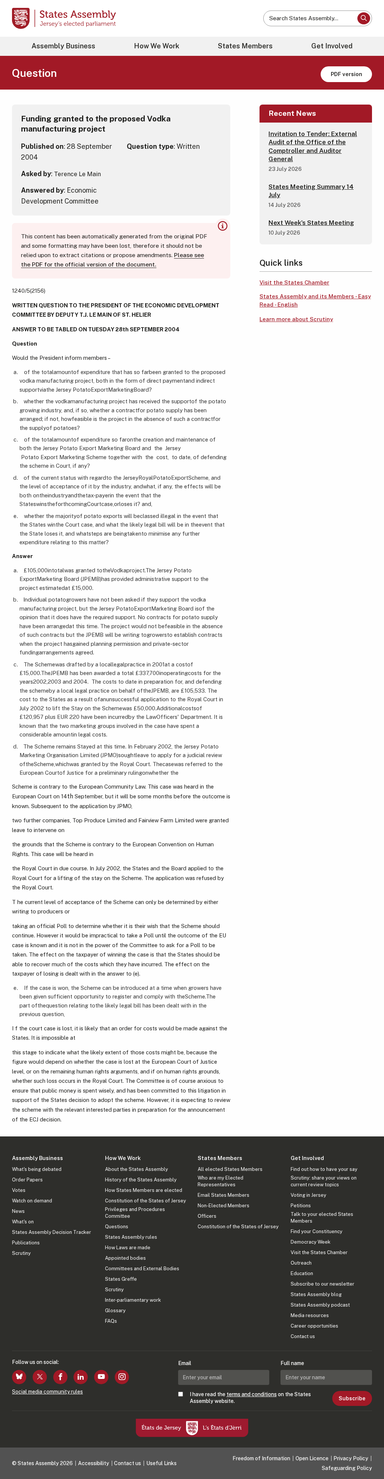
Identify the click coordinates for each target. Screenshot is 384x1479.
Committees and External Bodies (142, 1268)
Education (302, 1273)
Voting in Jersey (308, 1195)
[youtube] (101, 1377)
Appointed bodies (125, 1258)
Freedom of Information (261, 1458)
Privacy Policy (350, 1458)
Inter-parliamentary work (133, 1300)
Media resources (310, 1315)
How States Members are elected (143, 1190)
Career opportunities (314, 1326)
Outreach (301, 1263)
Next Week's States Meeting (311, 222)
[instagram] (122, 1377)
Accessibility (93, 1463)
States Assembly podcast (320, 1305)
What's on (23, 1222)
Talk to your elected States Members (322, 1217)
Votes (19, 1190)
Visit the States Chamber (294, 282)
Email (184, 1363)
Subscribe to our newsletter (322, 1284)
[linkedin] (81, 1377)
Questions (116, 1226)
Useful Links (161, 1463)
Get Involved (331, 46)
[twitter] (40, 1377)
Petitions (301, 1205)
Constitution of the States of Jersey (145, 1201)
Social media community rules (47, 1392)
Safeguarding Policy (347, 1468)
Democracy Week (310, 1242)
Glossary (115, 1310)
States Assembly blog (316, 1294)
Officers (207, 1216)
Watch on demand (32, 1201)
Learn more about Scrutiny (296, 319)
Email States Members (223, 1195)
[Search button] (363, 18)
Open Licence (312, 1458)
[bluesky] (19, 1377)
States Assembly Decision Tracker (51, 1232)
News (18, 1211)
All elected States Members (230, 1169)
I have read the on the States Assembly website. (250, 1397)
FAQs (111, 1321)
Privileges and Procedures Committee (135, 1213)
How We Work (156, 46)
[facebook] (60, 1377)
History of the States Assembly (141, 1180)
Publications (26, 1242)
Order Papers (27, 1180)
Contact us (303, 1336)
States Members (245, 46)
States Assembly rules (131, 1237)
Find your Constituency (316, 1231)
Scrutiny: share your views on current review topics (324, 1181)
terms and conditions (251, 1394)
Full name (292, 1363)
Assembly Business (63, 46)
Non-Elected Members (223, 1205)
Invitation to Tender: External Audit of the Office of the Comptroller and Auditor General (312, 146)
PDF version (346, 74)
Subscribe (352, 1398)
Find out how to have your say (324, 1169)
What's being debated (37, 1169)
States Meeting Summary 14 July (311, 191)
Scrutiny (21, 1253)
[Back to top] (365, 1453)
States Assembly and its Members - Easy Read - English (315, 300)
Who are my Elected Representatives (220, 1181)
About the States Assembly (136, 1169)
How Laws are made (127, 1247)
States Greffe (121, 1279)
